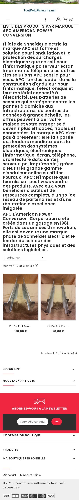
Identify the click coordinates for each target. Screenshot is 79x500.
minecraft (9, 475)
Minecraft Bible (30, 475)
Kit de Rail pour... (20, 326)
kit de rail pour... (58, 326)
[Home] (39, 2)
